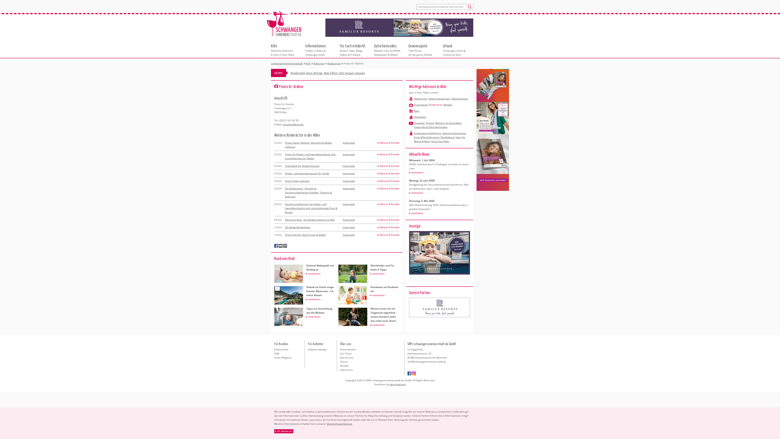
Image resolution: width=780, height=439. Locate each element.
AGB (276, 353)
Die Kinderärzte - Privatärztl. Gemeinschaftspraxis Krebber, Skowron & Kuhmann (308, 192)
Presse (344, 361)
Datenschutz (281, 349)
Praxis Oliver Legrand (297, 181)
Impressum (346, 370)
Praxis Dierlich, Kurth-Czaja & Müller (305, 235)
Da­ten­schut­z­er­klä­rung (339, 424)
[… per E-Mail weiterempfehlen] (281, 246)
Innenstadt (349, 143)
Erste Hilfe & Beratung (426, 137)
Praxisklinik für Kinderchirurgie (302, 166)
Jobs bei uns (346, 357)
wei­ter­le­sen (417, 172)
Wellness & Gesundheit (448, 123)
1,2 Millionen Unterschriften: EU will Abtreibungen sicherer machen (335, 73)
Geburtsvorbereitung (454, 133)
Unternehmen (348, 349)
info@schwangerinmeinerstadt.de (426, 361)
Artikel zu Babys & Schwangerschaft (315, 50)
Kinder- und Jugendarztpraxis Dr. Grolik (307, 173)
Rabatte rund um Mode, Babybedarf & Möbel (387, 50)
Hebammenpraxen (439, 98)
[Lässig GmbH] (439, 307)
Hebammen (420, 98)
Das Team (346, 353)
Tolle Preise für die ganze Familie (420, 50)
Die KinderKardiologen (297, 227)
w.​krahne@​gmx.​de (293, 124)
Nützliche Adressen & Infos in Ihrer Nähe (282, 50)
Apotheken (420, 117)
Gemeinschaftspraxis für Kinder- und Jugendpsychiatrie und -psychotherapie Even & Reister (311, 208)
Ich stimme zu (284, 431)
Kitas (416, 111)
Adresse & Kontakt (389, 143)
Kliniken (447, 104)
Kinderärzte (435, 104)
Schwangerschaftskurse (427, 133)
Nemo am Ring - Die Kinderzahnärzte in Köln (310, 220)
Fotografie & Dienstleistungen (431, 127)
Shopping (419, 123)
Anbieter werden (317, 349)
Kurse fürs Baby (440, 141)
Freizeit (430, 123)
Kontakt (344, 365)
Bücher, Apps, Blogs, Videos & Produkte (352, 50)
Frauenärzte (421, 104)
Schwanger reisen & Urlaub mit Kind (454, 50)
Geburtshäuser (459, 98)
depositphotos (398, 384)
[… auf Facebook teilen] (276, 246)
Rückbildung (447, 137)
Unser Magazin (282, 357)
